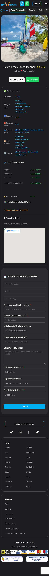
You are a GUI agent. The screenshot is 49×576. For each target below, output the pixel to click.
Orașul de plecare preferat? (15, 337)
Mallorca (29, 482)
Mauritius (8, 482)
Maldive (8, 457)
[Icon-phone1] (22, 3)
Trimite (24, 406)
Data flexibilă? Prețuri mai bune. (17, 326)
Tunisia (7, 462)
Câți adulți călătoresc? (14, 367)
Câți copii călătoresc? (13, 379)
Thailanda (8, 486)
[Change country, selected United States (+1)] (6, 299)
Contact (8, 509)
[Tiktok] (37, 432)
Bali (40, 10)
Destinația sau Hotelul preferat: (17, 305)
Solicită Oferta (18, 80)
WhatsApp (34, 80)
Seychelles (30, 467)
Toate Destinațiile (18, 10)
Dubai (7, 472)
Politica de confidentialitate (15, 533)
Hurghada (29, 462)
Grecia (28, 472)
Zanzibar (8, 467)
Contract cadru (10, 523)
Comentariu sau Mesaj (13, 348)
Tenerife (29, 448)
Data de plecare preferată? (15, 316)
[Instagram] (20, 432)
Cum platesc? (10, 519)
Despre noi (9, 514)
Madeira (8, 477)
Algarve (28, 486)
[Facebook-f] (29, 432)
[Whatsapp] (27, 3)
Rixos (28, 477)
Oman (28, 457)
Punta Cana (30, 452)
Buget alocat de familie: (14, 390)
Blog (6, 504)
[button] (46, 4)
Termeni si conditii (11, 528)
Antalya (32, 10)
